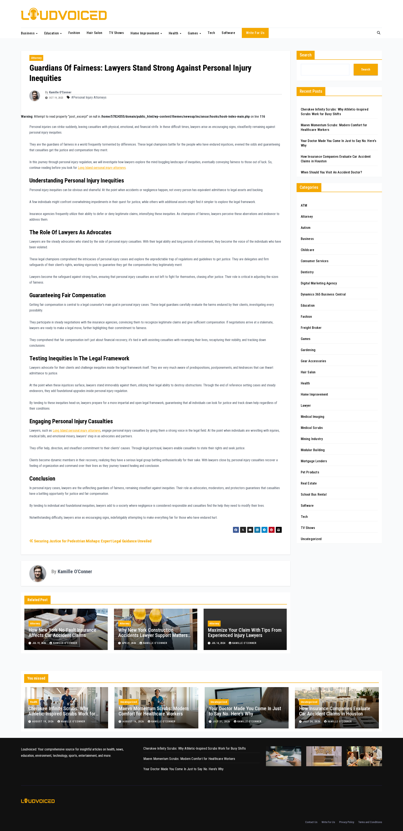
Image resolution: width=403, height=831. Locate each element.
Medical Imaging (312, 417)
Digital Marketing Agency (319, 283)
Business (28, 33)
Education (52, 33)
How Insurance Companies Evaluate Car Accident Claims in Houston (334, 711)
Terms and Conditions (370, 822)
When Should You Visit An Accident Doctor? (331, 172)
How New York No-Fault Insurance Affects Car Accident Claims (62, 632)
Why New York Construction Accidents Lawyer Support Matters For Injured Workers (153, 635)
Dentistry (307, 272)
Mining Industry (312, 439)
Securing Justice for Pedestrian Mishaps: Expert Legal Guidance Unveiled (92, 541)
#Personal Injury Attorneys (88, 97)
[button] (378, 33)
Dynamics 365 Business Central (323, 294)
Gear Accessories (313, 361)
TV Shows (116, 33)
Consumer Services (314, 261)
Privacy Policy (346, 822)
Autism (306, 228)
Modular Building (313, 450)
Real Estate (309, 483)
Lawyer (306, 406)
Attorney (36, 58)
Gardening (308, 350)
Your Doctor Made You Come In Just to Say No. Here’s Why (245, 711)
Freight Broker (311, 328)
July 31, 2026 (222, 721)
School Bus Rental (314, 494)
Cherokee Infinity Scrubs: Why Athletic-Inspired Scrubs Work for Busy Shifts (61, 714)
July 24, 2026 (312, 721)
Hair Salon (94, 33)
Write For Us (255, 33)
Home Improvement (145, 33)
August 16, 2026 (134, 721)
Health (174, 33)
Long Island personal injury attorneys (102, 168)
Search (305, 54)
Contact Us (311, 822)
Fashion (74, 33)
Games (193, 33)
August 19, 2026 (43, 721)
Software (228, 33)
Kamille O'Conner (60, 92)
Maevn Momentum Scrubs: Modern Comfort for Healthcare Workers (153, 711)
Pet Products (310, 472)
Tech (211, 33)
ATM (304, 205)
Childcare (307, 250)
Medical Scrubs (312, 428)
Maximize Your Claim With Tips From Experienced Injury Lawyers (244, 632)
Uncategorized (311, 539)
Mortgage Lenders (314, 461)
